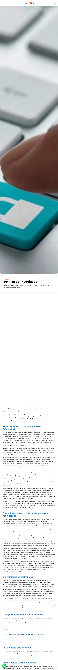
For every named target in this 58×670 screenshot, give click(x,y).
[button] (4, 666)
